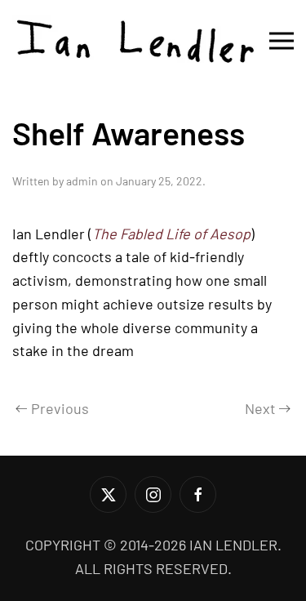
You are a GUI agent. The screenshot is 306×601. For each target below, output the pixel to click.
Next (260, 408)
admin (82, 181)
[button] (281, 41)
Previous (60, 408)
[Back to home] (134, 41)
